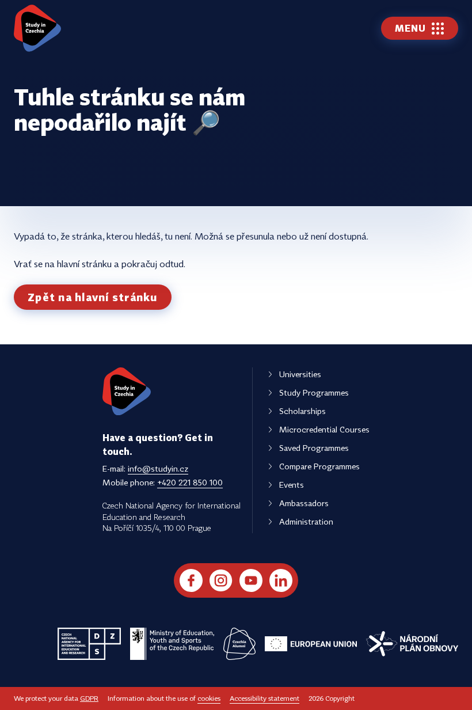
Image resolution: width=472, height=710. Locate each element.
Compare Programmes (319, 466)
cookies (208, 698)
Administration (306, 521)
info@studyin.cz (158, 468)
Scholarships (302, 411)
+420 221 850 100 (190, 482)
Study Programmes (314, 392)
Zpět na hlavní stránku (93, 297)
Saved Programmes (314, 448)
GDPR (89, 698)
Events (291, 484)
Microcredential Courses (324, 429)
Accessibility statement (264, 698)
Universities (300, 374)
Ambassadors (304, 503)
